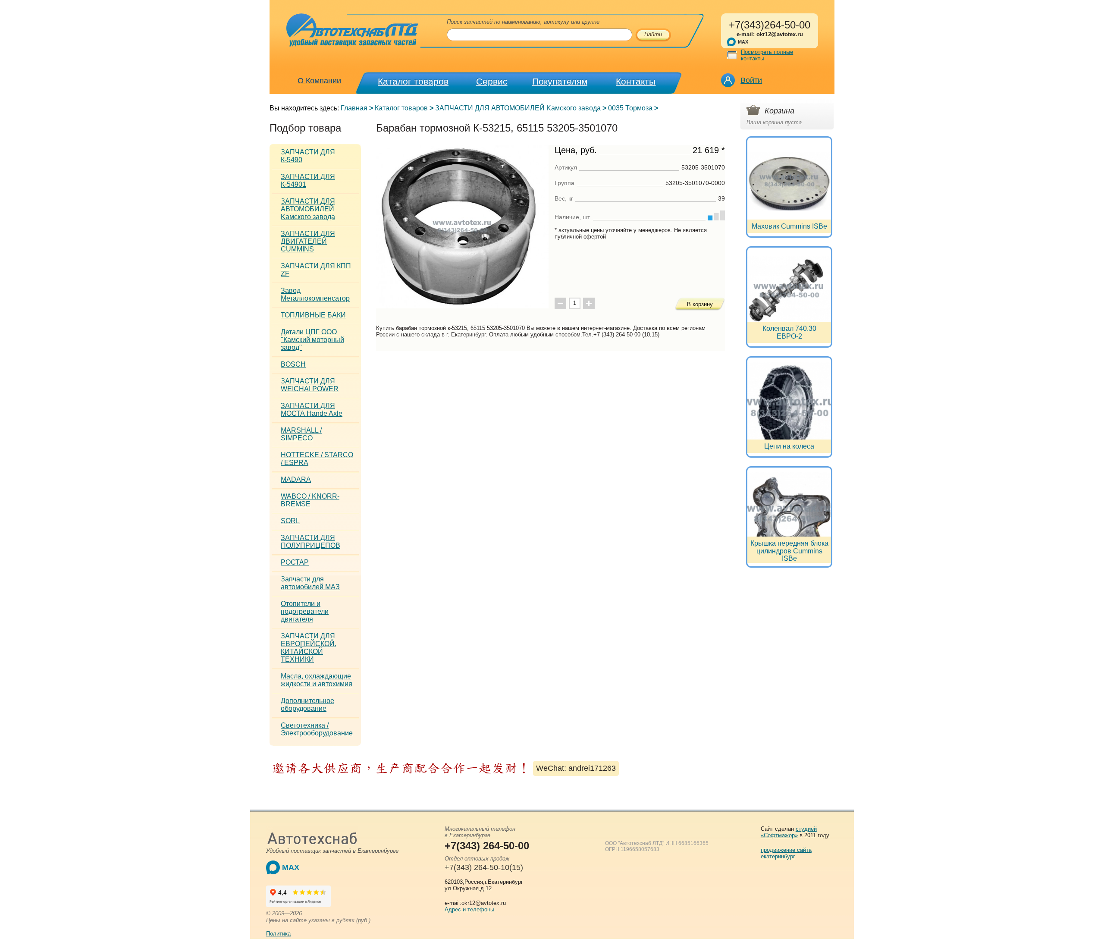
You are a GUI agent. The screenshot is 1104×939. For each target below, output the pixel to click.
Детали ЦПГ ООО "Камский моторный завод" (312, 339)
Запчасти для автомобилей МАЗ (310, 582)
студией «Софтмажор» (789, 832)
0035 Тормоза (630, 108)
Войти (751, 80)
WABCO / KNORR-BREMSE (310, 500)
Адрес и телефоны (469, 909)
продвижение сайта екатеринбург (786, 853)
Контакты (636, 81)
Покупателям (559, 81)
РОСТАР (295, 562)
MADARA (296, 479)
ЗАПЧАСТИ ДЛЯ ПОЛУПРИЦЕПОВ (310, 541)
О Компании (319, 80)
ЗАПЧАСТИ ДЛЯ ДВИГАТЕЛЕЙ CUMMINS (308, 241)
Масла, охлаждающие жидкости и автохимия (316, 680)
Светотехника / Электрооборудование (317, 729)
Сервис (492, 81)
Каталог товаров (413, 81)
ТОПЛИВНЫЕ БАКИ (313, 315)
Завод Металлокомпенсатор (315, 294)
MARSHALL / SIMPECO (301, 434)
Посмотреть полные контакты (767, 55)
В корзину (700, 304)
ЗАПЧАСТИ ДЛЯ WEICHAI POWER (310, 385)
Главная (354, 108)
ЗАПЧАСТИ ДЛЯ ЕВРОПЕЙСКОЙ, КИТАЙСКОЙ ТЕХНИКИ (308, 647)
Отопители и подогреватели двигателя (305, 611)
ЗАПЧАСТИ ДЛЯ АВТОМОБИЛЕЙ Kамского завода (518, 108)
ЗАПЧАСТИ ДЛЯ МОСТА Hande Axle (311, 409)
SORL (290, 520)
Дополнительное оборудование (307, 704)
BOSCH (293, 364)
